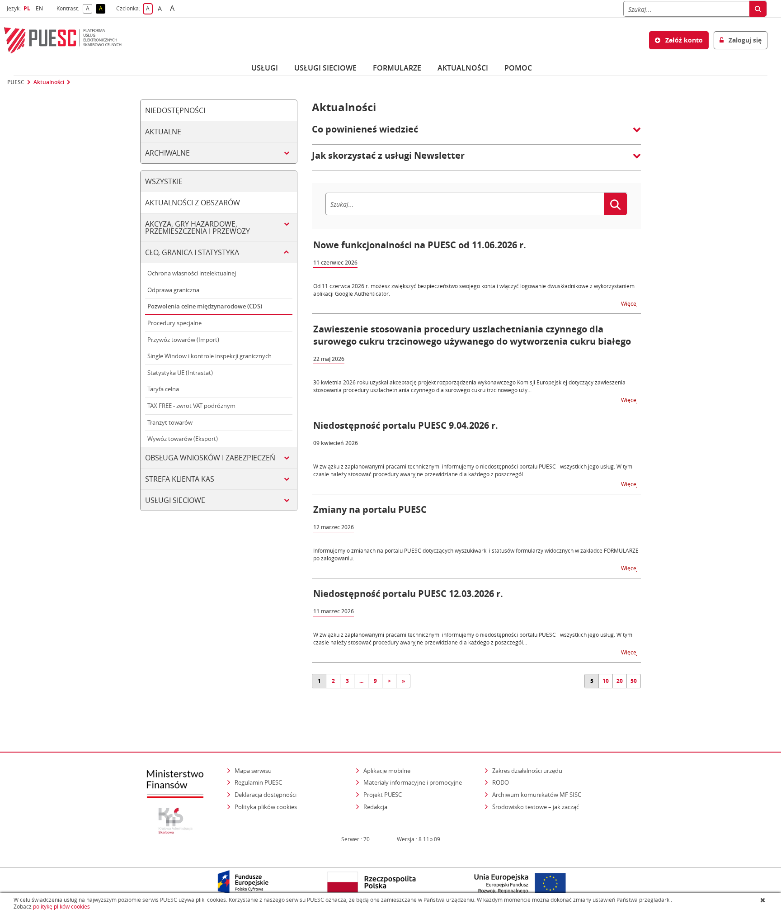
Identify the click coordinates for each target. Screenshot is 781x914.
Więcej (630, 303)
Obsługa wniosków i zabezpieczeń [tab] (210, 458)
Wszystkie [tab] (164, 181)
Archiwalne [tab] (167, 153)
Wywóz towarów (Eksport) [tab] (182, 439)
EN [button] (40, 8)
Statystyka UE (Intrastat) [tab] (180, 373)
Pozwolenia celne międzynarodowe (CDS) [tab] (204, 306)
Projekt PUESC (382, 795)
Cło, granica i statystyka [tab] (192, 252)
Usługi (264, 68)
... (361, 681)
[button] (476, 134)
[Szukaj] (758, 9)
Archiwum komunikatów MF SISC (536, 795)
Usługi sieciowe (325, 68)
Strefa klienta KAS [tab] (179, 479)
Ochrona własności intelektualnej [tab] (191, 273)
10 (605, 681)
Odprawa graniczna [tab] (173, 290)
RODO (500, 782)
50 (633, 681)
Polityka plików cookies (266, 807)
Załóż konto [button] (683, 40)
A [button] (89, 9)
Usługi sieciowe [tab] (175, 500)
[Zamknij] (763, 900)
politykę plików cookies (61, 906)
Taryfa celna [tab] (163, 389)
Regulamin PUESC (258, 782)
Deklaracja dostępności (265, 795)
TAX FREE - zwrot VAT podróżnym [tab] (191, 406)
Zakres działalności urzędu (528, 770)
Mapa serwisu (253, 771)
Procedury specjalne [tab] (174, 323)
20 (619, 681)
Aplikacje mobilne (386, 771)
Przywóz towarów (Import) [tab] (183, 340)
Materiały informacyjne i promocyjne (412, 782)
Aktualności (463, 68)
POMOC (518, 68)
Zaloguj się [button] (744, 40)
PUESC (15, 82)
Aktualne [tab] (163, 132)
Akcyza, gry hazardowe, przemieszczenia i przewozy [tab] (197, 227)
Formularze (397, 68)
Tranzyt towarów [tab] (170, 422)
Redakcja (375, 807)
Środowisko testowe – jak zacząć (536, 806)
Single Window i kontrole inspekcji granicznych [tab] (209, 356)
